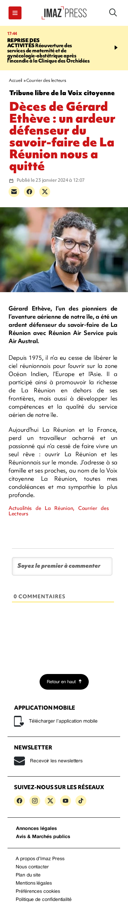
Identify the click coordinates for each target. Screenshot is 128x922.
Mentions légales (34, 883)
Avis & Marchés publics (43, 837)
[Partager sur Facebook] (29, 191)
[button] (15, 12)
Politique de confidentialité (44, 900)
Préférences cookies (38, 891)
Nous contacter (32, 867)
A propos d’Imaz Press (40, 859)
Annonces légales (36, 829)
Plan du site (28, 875)
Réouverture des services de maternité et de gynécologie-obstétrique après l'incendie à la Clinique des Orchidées (48, 50)
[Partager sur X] (44, 191)
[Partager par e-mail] (14, 191)
